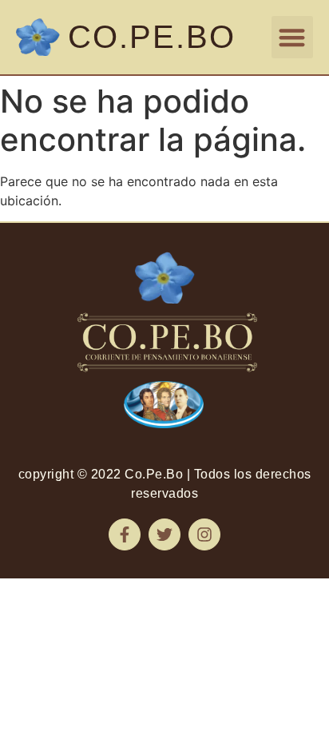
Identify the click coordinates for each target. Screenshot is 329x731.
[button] (293, 37)
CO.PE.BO (152, 36)
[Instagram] (204, 534)
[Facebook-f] (125, 534)
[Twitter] (164, 534)
